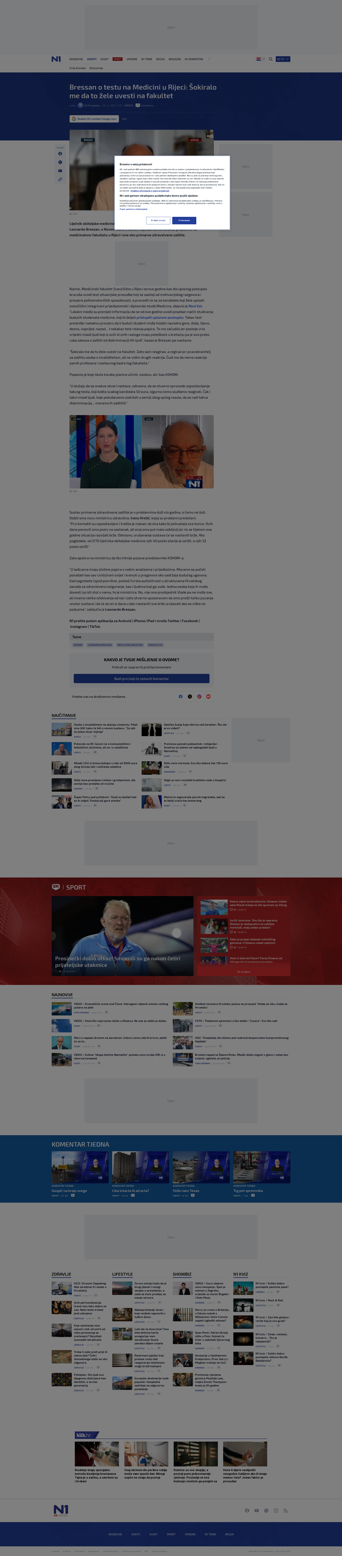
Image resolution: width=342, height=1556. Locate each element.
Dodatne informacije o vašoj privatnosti (150, 191)
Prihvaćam (184, 220)
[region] (172, 193)
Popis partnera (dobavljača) (133, 209)
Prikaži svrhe (158, 220)
